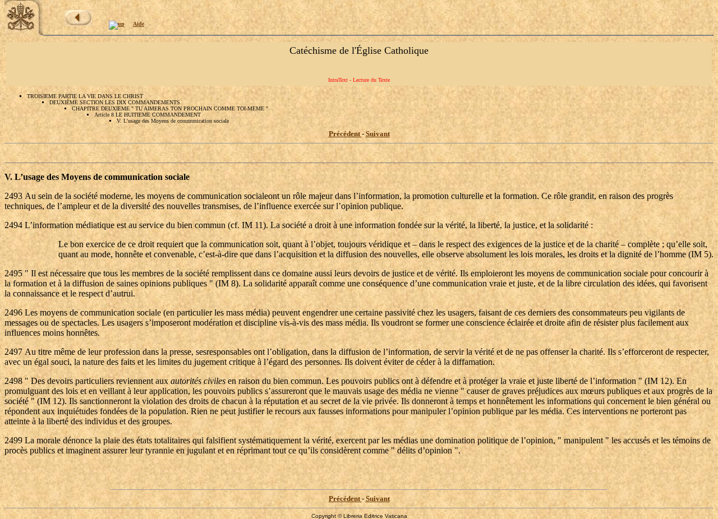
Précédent (345, 133)
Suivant (378, 133)
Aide (138, 24)
